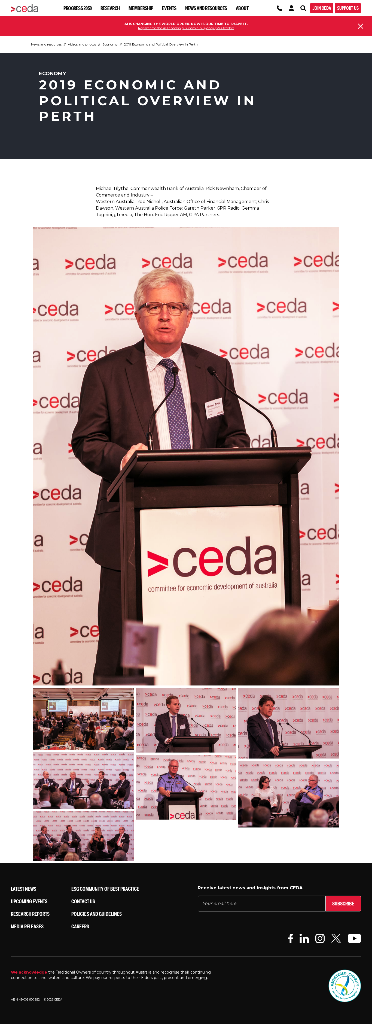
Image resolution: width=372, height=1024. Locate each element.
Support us (348, 8)
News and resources (206, 8)
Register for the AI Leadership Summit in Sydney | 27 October (186, 28)
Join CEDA (321, 8)
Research (110, 8)
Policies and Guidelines (96, 914)
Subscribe (343, 903)
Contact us (83, 901)
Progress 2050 (77, 8)
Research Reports (30, 914)
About (242, 8)
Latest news (23, 889)
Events (169, 8)
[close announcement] (360, 26)
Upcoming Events (29, 901)
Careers (80, 926)
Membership (141, 8)
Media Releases (27, 926)
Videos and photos (82, 44)
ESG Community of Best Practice (105, 889)
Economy (110, 44)
